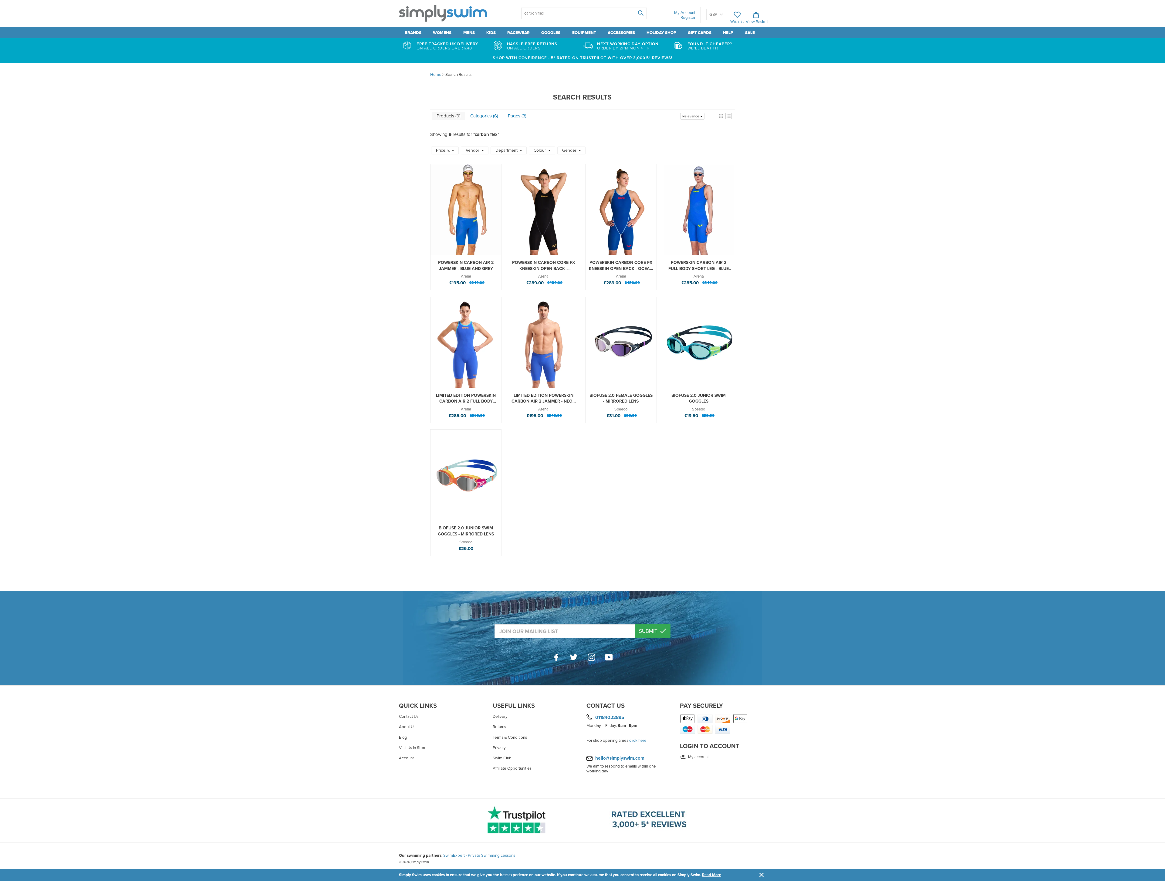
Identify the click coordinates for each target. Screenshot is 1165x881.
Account (406, 758)
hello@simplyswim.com (619, 758)
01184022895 (609, 717)
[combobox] (584, 13)
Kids (491, 32)
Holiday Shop (661, 32)
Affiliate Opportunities (512, 768)
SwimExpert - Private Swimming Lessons (479, 855)
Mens (469, 32)
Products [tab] (448, 116)
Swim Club (502, 758)
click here (638, 740)
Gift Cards (699, 32)
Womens (442, 32)
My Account (684, 12)
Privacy (499, 747)
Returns (499, 726)
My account (698, 756)
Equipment (584, 32)
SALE (750, 32)
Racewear (518, 32)
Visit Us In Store (413, 747)
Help (728, 32)
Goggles (550, 32)
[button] (721, 116)
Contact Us (408, 716)
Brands (413, 32)
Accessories (621, 32)
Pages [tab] (516, 116)
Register (687, 17)
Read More (711, 875)
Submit (649, 631)
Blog (403, 737)
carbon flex (486, 134)
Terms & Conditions (510, 737)
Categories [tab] (483, 116)
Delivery (500, 716)
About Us (407, 726)
